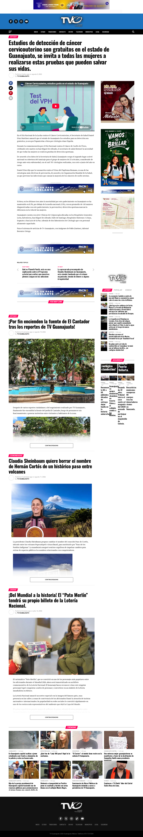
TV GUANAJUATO (23, 76)
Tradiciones (52, 32)
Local (97, 32)
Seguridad (105, 32)
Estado (43, 32)
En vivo (70, 32)
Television (79, 32)
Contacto (62, 32)
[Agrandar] (132, 84)
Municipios (89, 32)
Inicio (36, 32)
